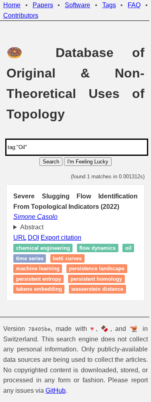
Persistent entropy (38, 279)
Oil (19, 258)
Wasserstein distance (97, 289)
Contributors (20, 15)
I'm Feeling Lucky (87, 162)
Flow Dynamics (97, 248)
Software (77, 5)
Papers (43, 5)
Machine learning (38, 268)
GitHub (120, 390)
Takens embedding (39, 289)
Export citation (61, 237)
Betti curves (83, 258)
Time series (45, 258)
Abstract (31, 227)
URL (19, 237)
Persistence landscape (96, 268)
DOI (33, 237)
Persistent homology (96, 279)
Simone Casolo (35, 216)
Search (51, 162)
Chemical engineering (43, 248)
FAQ (134, 5)
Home (12, 5)
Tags (109, 5)
